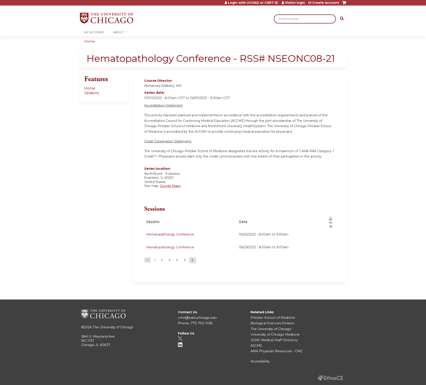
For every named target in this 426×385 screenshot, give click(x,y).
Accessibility (260, 361)
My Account (94, 32)
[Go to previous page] (147, 260)
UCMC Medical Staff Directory (274, 340)
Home (89, 41)
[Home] (106, 18)
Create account (325, 2)
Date (243, 222)
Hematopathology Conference (170, 234)
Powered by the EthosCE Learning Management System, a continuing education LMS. (330, 378)
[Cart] (344, 4)
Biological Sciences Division (272, 323)
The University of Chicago (113, 327)
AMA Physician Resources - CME (276, 351)
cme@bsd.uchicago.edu (197, 318)
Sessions (91, 93)
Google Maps (170, 186)
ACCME (256, 346)
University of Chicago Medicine (275, 334)
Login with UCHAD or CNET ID (253, 2)
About (118, 32)
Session (153, 222)
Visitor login (295, 2)
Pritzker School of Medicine (272, 318)
